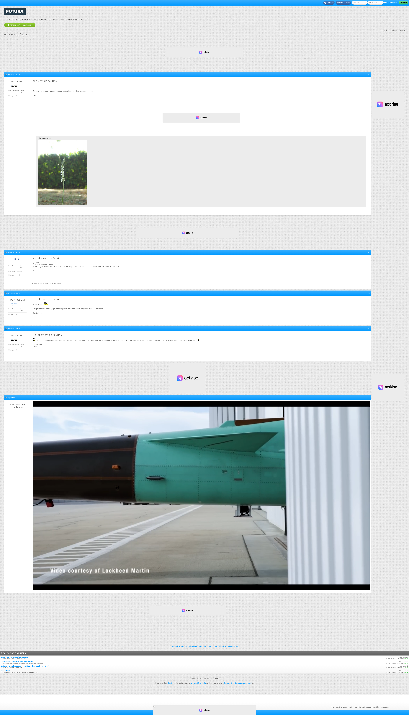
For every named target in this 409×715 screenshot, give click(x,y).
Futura (333, 707)
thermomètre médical (231, 683)
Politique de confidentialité (370, 707)
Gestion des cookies (354, 707)
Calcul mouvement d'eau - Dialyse (226, 646)
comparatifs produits (198, 683)
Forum (11, 19)
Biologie (56, 19)
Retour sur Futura (343, 3)
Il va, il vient (5, 670)
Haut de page (385, 707)
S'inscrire (328, 3)
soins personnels (246, 683)
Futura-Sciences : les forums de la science (31, 19)
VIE (50, 19)
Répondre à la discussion (19, 25)
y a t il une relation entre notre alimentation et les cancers (191, 646)
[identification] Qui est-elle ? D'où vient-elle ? (17, 662)
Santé (170, 683)
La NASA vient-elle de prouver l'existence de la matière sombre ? (25, 666)
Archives (339, 707)
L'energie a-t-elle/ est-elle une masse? (15, 657)
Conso (345, 707)
